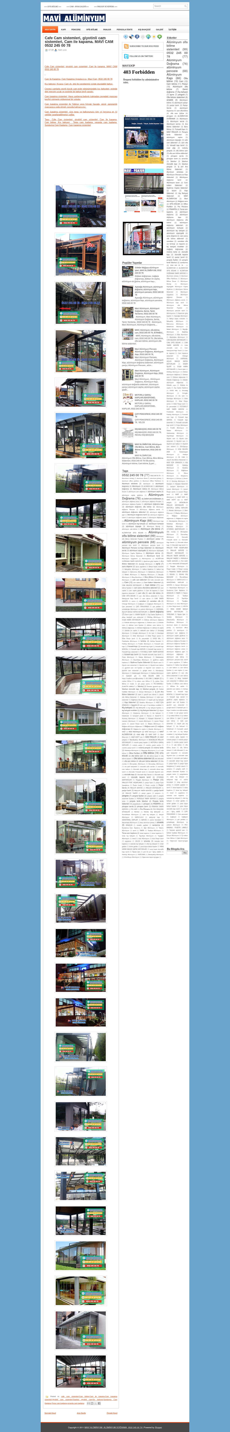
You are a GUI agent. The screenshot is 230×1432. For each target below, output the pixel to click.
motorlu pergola (144, 747)
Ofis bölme (148, 752)
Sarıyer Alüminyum (181, 585)
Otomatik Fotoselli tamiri (137, 772)
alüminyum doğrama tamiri (176, 646)
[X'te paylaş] (95, 1403)
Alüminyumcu (146, 558)
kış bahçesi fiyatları (154, 708)
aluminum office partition (130, 481)
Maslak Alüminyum (154, 729)
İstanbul (140, 686)
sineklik (160, 822)
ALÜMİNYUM (148, 486)
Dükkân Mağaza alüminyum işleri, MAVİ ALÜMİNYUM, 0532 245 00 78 (148, 270)
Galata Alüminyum (145, 657)
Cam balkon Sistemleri (152, 582)
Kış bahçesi (98, 1399)
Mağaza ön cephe (139, 729)
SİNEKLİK (129, 825)
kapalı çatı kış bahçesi (156, 700)
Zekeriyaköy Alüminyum (156, 854)
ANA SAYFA (50, 29)
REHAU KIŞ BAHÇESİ (152, 812)
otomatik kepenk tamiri (141, 777)
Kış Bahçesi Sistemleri (148, 710)
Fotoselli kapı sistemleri (130, 652)
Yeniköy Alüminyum (128, 854)
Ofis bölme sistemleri (142, 758)
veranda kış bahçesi (136, 844)
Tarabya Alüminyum (154, 830)
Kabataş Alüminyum (147, 697)
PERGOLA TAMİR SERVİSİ (146, 798)
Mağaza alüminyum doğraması (132, 726)
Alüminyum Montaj (153, 526)
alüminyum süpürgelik (138, 550)
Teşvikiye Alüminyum (146, 836)
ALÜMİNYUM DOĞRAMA (151, 499)
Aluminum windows (130, 483)
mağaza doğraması (175, 249)
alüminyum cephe (154, 491)
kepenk (134, 705)
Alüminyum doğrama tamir (137, 514)
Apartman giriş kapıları (151, 561)
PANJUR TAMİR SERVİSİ (142, 790)
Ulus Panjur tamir (158, 838)
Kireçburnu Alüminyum (140, 713)
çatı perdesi (157, 606)
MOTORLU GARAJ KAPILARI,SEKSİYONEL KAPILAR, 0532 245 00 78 (146, 397)
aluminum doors (142, 478)
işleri (139, 694)
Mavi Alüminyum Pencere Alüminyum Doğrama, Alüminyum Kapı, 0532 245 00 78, (149, 351)
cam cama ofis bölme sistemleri (145, 588)
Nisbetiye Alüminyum (131, 750)
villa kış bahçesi (151, 844)
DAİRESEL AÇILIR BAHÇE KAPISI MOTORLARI (177, 361)
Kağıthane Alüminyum (138, 700)
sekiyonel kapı (154, 817)
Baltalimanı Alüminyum (156, 572)
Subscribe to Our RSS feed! (144, 46)
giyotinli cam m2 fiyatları (133, 668)
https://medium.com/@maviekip (132, 678)
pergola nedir (151, 796)
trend (133, 838)
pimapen (146, 804)
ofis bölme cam (137, 756)
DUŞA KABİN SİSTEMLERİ (131, 620)
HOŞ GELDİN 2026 (151, 676)
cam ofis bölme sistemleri (148, 596)
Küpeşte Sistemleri (154, 718)
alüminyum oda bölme (129, 529)
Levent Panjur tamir (137, 724)
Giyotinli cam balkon (157, 665)
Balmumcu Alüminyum (137, 572)
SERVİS (144, 820)
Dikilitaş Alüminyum (154, 617)
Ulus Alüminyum (143, 838)
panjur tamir (126, 790)
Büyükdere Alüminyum (177, 337)
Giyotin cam (157, 662)
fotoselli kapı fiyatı (147, 646)
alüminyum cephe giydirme (132, 495)
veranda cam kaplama (75, 1403)
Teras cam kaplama (59, 1403)
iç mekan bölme (174, 715)
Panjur (156, 779)
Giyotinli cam (143, 665)
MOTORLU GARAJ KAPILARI (177, 508)
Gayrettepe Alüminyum (141, 660)
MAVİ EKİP (152, 734)
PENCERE (76, 29)
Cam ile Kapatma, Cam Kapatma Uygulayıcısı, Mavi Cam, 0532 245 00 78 (78, 79)
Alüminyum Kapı (135, 520)
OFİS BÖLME (92, 29)
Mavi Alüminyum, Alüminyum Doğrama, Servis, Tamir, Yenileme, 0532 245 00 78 (147, 311)
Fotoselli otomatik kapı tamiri (151, 654)
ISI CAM (149, 678)
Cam (126, 582)
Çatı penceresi (127, 606)
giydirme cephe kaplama (175, 699)
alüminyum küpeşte (133, 526)
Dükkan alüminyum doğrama (154, 620)
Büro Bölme (149, 577)
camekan (142, 601)
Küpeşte (141, 718)
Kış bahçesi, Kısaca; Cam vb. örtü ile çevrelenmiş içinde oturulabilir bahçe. (79, 84)
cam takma (146, 598)
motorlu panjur (137, 745)
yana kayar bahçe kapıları (149, 846)
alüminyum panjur (153, 539)
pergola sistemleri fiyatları (176, 771)
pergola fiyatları (138, 796)
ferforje (143, 641)
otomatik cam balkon (181, 758)
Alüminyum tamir (153, 556)
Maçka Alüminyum (154, 724)
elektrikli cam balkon (147, 630)
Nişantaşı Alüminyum (148, 750)
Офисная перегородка (150, 857)
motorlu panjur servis (153, 745)
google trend (147, 670)
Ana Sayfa (81, 1413)
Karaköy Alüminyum (146, 702)
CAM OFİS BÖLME (128, 596)
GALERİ (159, 29)
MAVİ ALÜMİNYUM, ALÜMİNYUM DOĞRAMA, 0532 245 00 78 (113, 1427)
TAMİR (142, 830)
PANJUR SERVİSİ (136, 788)
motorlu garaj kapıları (141, 742)
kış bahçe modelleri (155, 705)
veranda (147, 841)
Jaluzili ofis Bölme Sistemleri (176, 460)
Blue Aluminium (137, 577)
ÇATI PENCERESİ (142, 606)
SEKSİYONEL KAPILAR (130, 820)
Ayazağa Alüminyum (146, 564)
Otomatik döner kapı (140, 769)
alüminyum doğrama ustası (137, 517)
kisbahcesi (125, 716)
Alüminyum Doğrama (174, 62)
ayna (158, 563)
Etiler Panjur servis (154, 636)
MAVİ (123, 732)
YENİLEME (141, 854)
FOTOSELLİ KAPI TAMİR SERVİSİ (152, 652)
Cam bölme (84, 1396)
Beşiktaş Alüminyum (148, 574)
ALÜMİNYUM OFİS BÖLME (132, 533)
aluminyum (146, 483)
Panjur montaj (150, 785)
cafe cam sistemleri (70, 1396)
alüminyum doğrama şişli (176, 651)
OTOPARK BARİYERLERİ (176, 529)
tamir (134, 830)
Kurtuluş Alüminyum (128, 718)
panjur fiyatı (149, 782)
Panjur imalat (137, 785)
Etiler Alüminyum (138, 636)
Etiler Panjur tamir (128, 638)
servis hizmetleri (155, 820)
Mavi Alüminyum (135, 731)
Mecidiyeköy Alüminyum (138, 740)
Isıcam (156, 678)
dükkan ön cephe (158, 628)
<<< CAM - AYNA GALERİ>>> (77, 7)
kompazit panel (138, 716)
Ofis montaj (171, 532)
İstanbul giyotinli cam (82, 1399)
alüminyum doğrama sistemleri (134, 512)
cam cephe (178, 670)
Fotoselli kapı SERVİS (138, 649)
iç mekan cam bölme (142, 681)
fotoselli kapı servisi (154, 649)
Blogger (158, 1427)
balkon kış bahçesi (181, 665)
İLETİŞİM (172, 29)
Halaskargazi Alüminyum (140, 673)
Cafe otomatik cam (157, 580)
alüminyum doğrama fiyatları (131, 504)
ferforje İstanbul (155, 641)
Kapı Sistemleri (130, 702)
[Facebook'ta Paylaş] (99, 1403)
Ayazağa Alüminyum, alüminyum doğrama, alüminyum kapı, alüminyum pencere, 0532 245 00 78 (149, 290)
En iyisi (151, 633)
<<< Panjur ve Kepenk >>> (105, 7)
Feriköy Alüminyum (128, 644)
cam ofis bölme (155, 593)
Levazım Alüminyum (128, 721)
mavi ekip (140, 734)
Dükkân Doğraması (143, 628)
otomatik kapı (129, 774)
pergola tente (171, 774)
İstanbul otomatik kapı (130, 689)
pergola (125, 795)
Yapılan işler (136, 852)
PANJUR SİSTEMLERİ (153, 788)
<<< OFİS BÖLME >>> (52, 7)
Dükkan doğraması (128, 628)
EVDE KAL (157, 638)
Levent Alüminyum (145, 721)
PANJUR (107, 29)
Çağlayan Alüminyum (154, 604)
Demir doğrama (157, 611)
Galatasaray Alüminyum (175, 433)
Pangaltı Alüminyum (142, 780)
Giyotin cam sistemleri (129, 665)
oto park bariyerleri (131, 766)
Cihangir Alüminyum (128, 604)
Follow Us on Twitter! (141, 56)
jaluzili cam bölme (150, 694)
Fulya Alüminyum (128, 657)
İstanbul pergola (149, 689)
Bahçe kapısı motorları (156, 566)
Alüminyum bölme (140, 489)
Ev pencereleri (144, 638)
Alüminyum (136, 486)
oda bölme (177, 745)
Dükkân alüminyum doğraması (134, 622)
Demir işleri (128, 614)
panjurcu (158, 793)
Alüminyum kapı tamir (175, 302)
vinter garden (180, 801)
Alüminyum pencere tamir (150, 545)
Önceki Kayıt (112, 1413)
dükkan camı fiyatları (136, 625)
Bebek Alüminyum (131, 574)
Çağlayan (141, 604)
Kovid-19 (158, 716)
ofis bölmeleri (159, 758)
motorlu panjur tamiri (128, 748)
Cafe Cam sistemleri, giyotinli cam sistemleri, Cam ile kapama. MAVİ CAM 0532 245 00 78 (79, 41)
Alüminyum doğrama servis (150, 509)
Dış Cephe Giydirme (154, 614)
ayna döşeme (127, 566)
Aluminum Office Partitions (152, 481)
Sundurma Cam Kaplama (131, 828)
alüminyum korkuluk (156, 523)
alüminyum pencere (135, 542)
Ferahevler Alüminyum (129, 641)
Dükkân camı (171, 385)
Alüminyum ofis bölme (150, 528)
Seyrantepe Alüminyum (129, 822)
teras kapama (144, 833)
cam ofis (141, 593)
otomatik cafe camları (147, 766)
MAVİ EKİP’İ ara (136, 737)
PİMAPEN (157, 804)
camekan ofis (155, 601)
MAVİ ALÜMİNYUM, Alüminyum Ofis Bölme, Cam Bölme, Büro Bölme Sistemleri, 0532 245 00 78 (148, 448)
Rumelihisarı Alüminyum (130, 814)
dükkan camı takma (154, 625)
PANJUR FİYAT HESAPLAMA (132, 782)
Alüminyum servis (177, 121)
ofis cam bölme (130, 761)
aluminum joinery (155, 478)
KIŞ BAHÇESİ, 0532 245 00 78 (148, 429)
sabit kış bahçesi (149, 814)
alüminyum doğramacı (156, 517)
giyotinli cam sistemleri (62, 1399)
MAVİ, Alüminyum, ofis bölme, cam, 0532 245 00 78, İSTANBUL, (149, 331)
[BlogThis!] (92, 1403)
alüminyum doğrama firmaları (151, 501)
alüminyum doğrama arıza (130, 501)
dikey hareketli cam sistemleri (132, 617)
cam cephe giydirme (136, 590)
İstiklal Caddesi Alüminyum (176, 833)
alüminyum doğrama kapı (154, 504)
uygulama (128, 841)
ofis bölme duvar (152, 756)
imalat (132, 684)
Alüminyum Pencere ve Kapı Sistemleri (137, 548)
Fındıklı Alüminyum (144, 644)
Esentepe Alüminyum (174, 398)
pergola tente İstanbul (139, 801)
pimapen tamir (142, 806)
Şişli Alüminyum (149, 828)
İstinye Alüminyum (145, 692)
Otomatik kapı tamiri (178, 545)
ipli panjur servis (144, 684)
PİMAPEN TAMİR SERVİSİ (178, 572)
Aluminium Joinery (128, 478)
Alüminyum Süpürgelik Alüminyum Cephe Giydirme (177, 286)
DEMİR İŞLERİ (140, 614)
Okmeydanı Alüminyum (137, 764)
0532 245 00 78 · (155, 475)
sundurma (156, 825)
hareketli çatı (131, 676)
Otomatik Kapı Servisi (144, 774)
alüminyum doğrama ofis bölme (138, 506)
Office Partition (134, 753)
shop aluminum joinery (147, 822)
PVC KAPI (134, 809)
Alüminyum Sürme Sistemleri (132, 556)
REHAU (136, 812)
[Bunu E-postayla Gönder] (88, 1403)
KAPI (63, 29)
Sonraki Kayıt (50, 1413)
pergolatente (137, 804)
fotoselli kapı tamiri (131, 654)
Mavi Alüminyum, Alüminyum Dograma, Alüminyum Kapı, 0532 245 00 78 (149, 373)
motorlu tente (158, 747)
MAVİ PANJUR (150, 737)
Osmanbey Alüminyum (156, 764)
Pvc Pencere (145, 809)
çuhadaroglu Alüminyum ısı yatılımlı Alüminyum (137, 609)
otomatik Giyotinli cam (156, 772)
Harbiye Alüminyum (157, 673)
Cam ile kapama (97, 1396)
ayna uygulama (141, 566)
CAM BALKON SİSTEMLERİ (132, 585)
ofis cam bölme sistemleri (148, 761)
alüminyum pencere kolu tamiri (177, 659)
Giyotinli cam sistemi (153, 668)
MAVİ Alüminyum (150, 732)
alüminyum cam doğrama (137, 491)
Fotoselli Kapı (132, 646)
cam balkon (137, 582)
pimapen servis (127, 806)
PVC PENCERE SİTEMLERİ (178, 564)
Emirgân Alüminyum (139, 633)
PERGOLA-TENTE (125, 29)
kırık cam (143, 705)
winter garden (133, 846)
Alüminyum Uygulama (129, 558)
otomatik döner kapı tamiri (178, 761)
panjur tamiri (159, 790)
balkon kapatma (148, 569)
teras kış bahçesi (128, 836)
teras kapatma (156, 833)
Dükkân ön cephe (131, 630)
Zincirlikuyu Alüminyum (131, 857)
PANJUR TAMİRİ (131, 793)
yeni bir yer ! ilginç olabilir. (152, 852)
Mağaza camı (149, 726)
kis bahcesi (157, 713)
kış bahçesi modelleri (129, 710)
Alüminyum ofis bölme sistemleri (143, 534)
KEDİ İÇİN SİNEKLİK (174, 462)
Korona (149, 716)
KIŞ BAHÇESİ (144, 29)
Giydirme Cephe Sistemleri (140, 662)
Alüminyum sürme (153, 553)
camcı (133, 601)
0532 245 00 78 (132, 475)
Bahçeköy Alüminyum (132, 569)
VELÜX (137, 841)
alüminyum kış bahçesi (136, 523)
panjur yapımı (146, 793)
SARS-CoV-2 (139, 817)
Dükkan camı (151, 622)
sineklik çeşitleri (142, 825)
